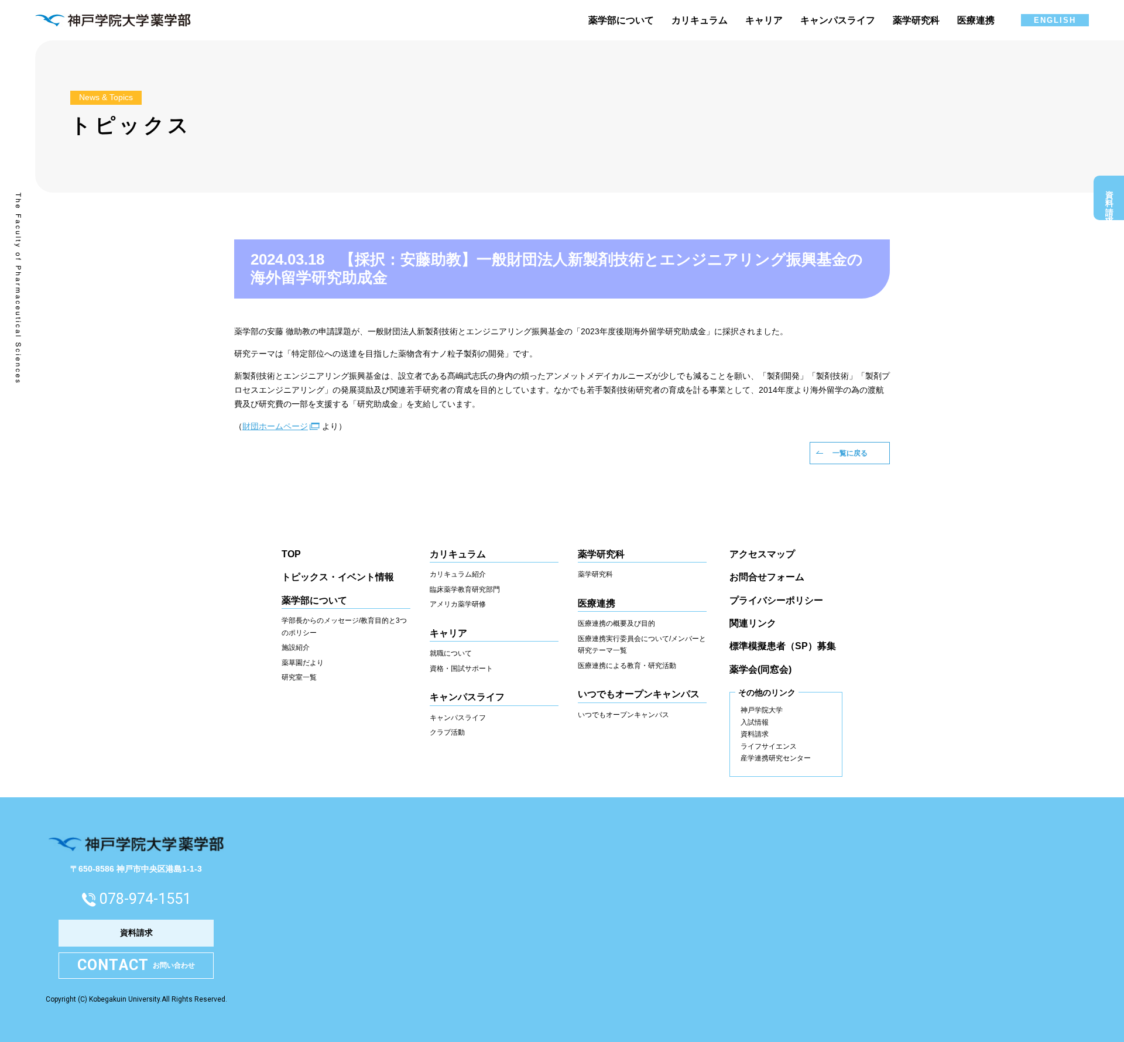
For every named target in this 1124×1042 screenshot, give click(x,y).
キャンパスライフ (458, 718)
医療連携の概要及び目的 (616, 623)
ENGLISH (1055, 20)
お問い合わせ (136, 965)
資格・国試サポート (461, 668)
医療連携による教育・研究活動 (627, 665)
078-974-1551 (145, 898)
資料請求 (1109, 200)
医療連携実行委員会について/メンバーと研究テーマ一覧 (642, 645)
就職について (451, 653)
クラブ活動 (447, 732)
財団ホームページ (275, 426)
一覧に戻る (850, 453)
